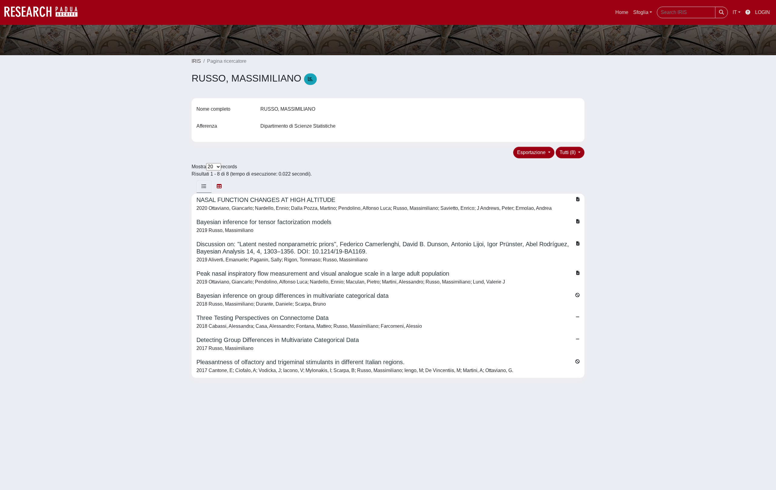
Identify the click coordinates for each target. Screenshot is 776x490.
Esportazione (532, 152)
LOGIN (762, 12)
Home (621, 12)
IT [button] (735, 12)
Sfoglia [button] (640, 12)
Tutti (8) (568, 152)
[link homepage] (44, 12)
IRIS (196, 61)
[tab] (204, 186)
